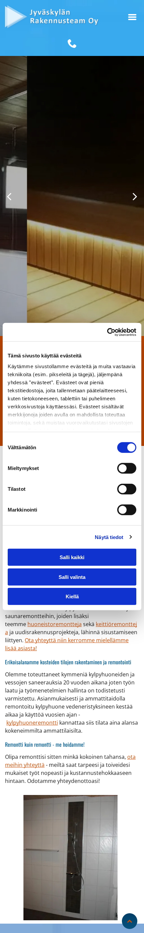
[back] (9, 196)
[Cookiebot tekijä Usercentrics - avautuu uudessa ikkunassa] (107, 332)
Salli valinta (72, 577)
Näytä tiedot (109, 537)
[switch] (126, 468)
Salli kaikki (72, 557)
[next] (135, 196)
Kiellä (72, 596)
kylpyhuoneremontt (31, 722)
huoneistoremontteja (54, 624)
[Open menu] (132, 17)
